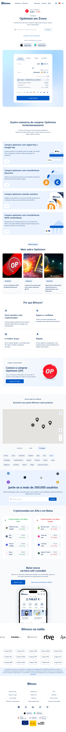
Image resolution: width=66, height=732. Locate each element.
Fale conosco (54, 698)
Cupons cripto (13, 695)
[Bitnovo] (6, 3)
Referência (33, 691)
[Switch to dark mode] (56, 3)
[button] (59, 3)
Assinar (52, 499)
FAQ (54, 691)
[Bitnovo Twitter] (26, 707)
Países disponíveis (33, 701)
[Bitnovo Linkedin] (33, 707)
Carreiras (33, 698)
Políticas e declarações (12, 701)
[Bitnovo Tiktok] (40, 707)
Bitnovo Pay (12, 691)
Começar (48, 29)
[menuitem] (17, 3)
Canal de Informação (54, 701)
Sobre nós (34, 695)
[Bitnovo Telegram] (47, 707)
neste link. (33, 674)
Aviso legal (12, 698)
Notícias (54, 695)
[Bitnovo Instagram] (18, 707)
